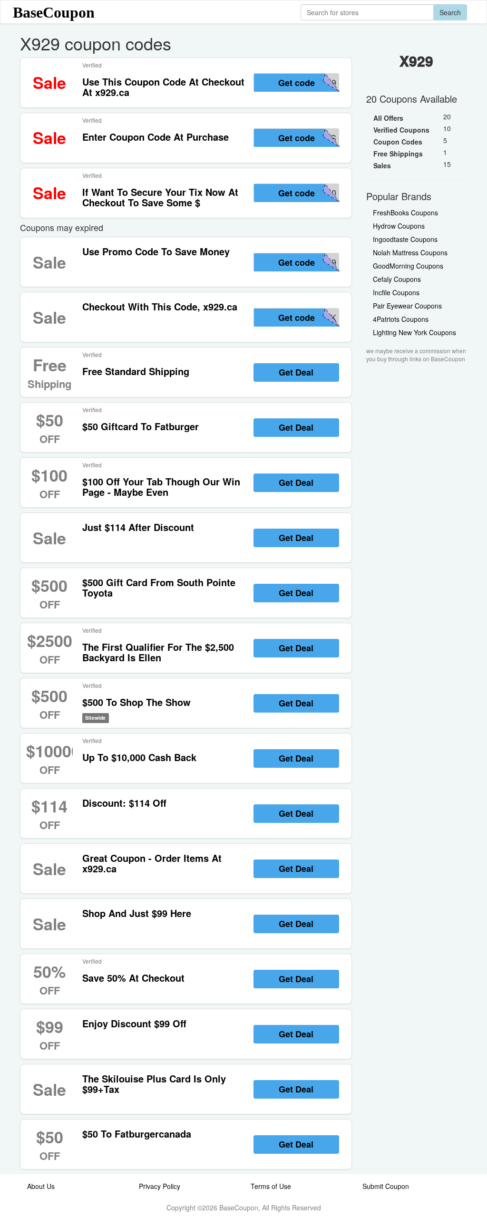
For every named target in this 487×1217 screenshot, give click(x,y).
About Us (41, 1186)
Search (450, 12)
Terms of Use (271, 1186)
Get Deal (296, 372)
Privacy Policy (159, 1186)
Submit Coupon (385, 1186)
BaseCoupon (54, 12)
